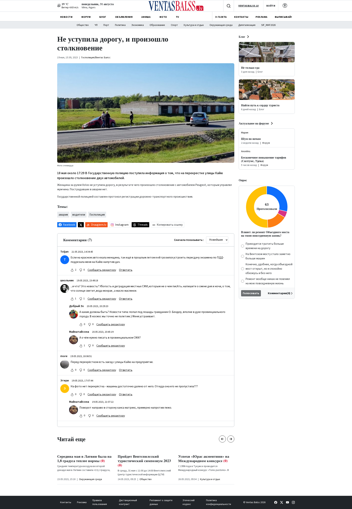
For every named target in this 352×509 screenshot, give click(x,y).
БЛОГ (102, 17)
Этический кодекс (189, 502)
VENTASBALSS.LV (248, 6)
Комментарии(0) (279, 293)
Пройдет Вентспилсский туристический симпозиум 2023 (144, 461)
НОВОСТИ (66, 17)
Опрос (243, 180)
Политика (120, 25)
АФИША (146, 17)
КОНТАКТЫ (241, 17)
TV (177, 17)
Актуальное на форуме (254, 123)
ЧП (96, 25)
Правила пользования (99, 502)
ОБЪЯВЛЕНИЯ (124, 17)
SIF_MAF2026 (268, 25)
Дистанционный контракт (128, 502)
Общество (83, 25)
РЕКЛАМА (261, 17)
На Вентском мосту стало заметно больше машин (267, 256)
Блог (242, 36)
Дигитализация (246, 25)
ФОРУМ (86, 17)
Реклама (82, 502)
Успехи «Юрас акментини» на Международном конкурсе (203, 458)
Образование (157, 25)
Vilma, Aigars (89, 7)
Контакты (65, 502)
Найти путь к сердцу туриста (260, 105)
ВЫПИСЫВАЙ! (283, 17)
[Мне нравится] (72, 270)
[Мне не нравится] (80, 270)
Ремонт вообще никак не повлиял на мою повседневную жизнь (267, 281)
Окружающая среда (221, 25)
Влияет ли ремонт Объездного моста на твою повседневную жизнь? (265, 234)
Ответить (125, 270)
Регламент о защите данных (161, 502)
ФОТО (163, 17)
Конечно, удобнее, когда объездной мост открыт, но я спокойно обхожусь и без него (268, 268)
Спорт (174, 25)
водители (78, 215)
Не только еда (250, 67)
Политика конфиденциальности (218, 502)
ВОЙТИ (270, 6)
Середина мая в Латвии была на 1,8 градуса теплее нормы (84, 458)
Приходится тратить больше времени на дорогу (264, 246)
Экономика (137, 25)
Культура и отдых (194, 25)
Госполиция (97, 215)
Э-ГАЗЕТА (221, 17)
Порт (106, 25)
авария (63, 215)
